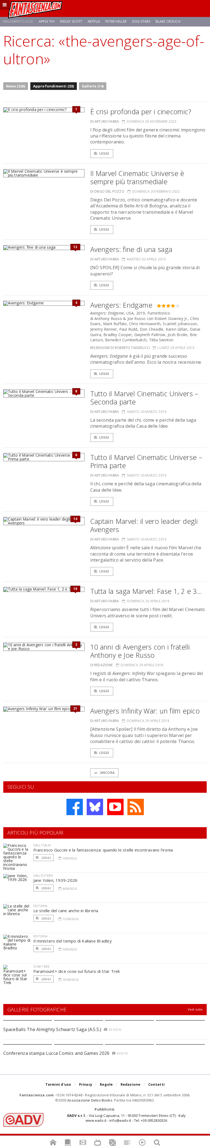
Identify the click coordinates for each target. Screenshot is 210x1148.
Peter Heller (116, 21)
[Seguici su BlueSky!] (95, 807)
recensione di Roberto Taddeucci (120, 347)
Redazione (131, 1084)
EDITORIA (40, 905)
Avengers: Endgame (121, 305)
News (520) (15, 86)
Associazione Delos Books (89, 1100)
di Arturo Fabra (104, 121)
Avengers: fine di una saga (131, 249)
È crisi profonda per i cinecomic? (140, 111)
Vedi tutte (195, 1009)
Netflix (94, 21)
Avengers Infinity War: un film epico (145, 710)
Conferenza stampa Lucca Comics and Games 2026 (56, 1053)
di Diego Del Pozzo (107, 191)
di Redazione (101, 665)
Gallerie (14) (93, 86)
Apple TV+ (47, 21)
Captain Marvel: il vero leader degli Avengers (144, 525)
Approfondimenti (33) (53, 86)
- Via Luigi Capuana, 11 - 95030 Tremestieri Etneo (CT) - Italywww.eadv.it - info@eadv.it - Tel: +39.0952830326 (126, 1118)
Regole (106, 1084)
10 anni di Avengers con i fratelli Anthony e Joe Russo (140, 651)
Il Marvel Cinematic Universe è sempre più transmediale (137, 177)
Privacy (85, 1084)
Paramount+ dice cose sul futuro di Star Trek (76, 971)
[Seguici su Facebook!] (74, 807)
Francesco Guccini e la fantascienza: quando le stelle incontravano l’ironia (103, 850)
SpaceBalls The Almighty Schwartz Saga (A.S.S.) (52, 1029)
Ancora (107, 772)
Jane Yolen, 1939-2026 (55, 880)
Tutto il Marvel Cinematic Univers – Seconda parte (144, 397)
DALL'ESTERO (43, 875)
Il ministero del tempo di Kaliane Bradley (72, 941)
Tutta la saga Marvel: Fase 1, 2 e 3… (146, 591)
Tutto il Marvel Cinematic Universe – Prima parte (146, 461)
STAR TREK (41, 966)
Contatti (156, 1084)
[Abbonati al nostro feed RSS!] (135, 807)
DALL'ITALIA (42, 845)
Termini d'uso (58, 1084)
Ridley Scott (71, 21)
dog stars (141, 21)
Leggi (104, 153)
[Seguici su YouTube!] (115, 807)
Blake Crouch (168, 21)
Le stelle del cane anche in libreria (65, 910)
